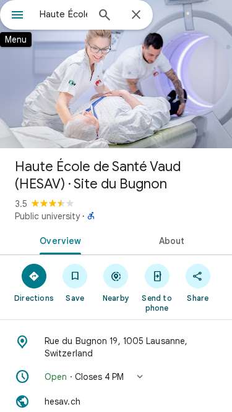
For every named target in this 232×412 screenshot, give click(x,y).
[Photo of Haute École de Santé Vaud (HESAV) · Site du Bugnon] (116, 74)
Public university (47, 216)
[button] (116, 376)
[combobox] (63, 14)
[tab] (58, 239)
